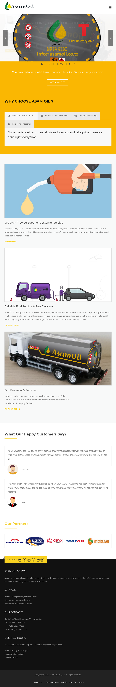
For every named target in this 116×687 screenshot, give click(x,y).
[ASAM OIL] (20, 6)
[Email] (42, 559)
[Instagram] (33, 559)
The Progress (12, 409)
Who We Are (79, 682)
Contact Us (38, 682)
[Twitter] (20, 559)
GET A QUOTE (57, 82)
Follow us (11, 559)
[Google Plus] (29, 559)
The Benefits (12, 325)
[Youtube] (38, 559)
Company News (52, 682)
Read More (10, 241)
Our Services (66, 682)
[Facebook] (24, 559)
